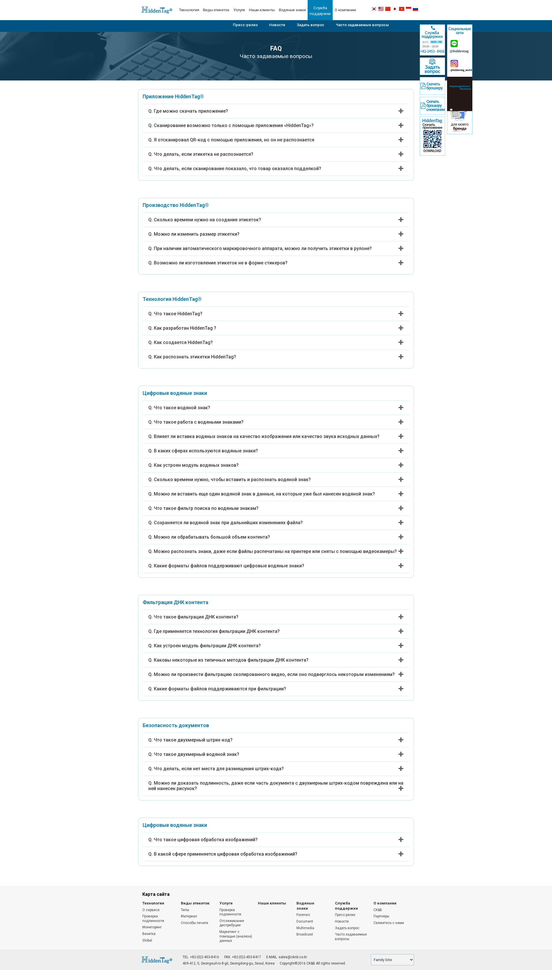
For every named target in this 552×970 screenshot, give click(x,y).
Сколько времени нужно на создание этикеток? (207, 219)
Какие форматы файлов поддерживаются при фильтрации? (220, 689)
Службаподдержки (320, 10)
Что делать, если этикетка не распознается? (203, 154)
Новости (277, 25)
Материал (189, 916)
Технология (189, 9)
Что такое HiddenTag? (178, 313)
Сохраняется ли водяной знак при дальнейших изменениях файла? (228, 522)
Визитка (149, 934)
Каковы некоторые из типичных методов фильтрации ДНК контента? (231, 660)
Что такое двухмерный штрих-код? (193, 740)
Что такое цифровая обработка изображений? (206, 839)
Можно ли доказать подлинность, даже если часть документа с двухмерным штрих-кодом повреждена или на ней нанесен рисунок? (275, 785)
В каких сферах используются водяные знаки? (206, 451)
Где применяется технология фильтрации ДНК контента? (217, 631)
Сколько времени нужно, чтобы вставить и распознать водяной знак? (232, 479)
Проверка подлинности (153, 918)
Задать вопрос (310, 25)
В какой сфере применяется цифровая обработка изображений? (225, 854)
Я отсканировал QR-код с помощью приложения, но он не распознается (234, 140)
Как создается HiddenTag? (183, 342)
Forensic (303, 915)
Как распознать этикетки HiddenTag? (195, 357)
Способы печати (194, 923)
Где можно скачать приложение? (191, 111)
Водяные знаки (292, 9)
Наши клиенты (262, 9)
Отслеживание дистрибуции (231, 923)
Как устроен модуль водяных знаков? (196, 465)
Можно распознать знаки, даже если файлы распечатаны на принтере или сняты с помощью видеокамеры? (275, 551)
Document (304, 921)
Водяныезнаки (305, 906)
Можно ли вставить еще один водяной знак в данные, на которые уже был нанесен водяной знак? (264, 494)
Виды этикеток (216, 9)
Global (147, 940)
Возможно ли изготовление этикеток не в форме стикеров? (221, 263)
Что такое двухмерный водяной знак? (196, 754)
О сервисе (151, 910)
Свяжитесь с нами (388, 923)
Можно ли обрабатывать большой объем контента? (212, 537)
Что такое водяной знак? (182, 407)
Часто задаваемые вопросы (362, 25)
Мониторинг (152, 927)
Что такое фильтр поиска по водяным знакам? (206, 508)
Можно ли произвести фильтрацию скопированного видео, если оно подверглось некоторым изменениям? (274, 674)
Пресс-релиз (245, 25)
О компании (345, 9)
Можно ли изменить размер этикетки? (196, 234)
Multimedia (305, 928)
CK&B (377, 910)
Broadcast (304, 934)
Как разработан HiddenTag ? (185, 328)
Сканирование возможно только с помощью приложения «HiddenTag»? (234, 125)
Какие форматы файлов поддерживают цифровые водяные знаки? (229, 565)
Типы (185, 910)
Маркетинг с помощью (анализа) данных (235, 936)
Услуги (239, 9)
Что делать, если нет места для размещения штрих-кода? (219, 768)
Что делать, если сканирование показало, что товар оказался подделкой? (237, 168)
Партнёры (381, 916)
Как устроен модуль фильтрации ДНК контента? (207, 645)
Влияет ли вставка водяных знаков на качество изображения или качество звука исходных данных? (266, 436)
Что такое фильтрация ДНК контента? (196, 617)
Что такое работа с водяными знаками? (199, 422)
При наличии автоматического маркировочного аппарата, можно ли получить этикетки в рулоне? (263, 248)
